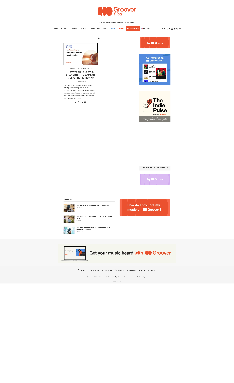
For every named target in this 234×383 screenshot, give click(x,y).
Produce (74, 28)
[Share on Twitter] (80, 102)
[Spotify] (177, 28)
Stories (83, 28)
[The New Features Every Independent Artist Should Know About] (69, 230)
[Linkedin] (169, 28)
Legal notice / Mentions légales (137, 277)
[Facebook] (162, 28)
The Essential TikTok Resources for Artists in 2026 (94, 217)
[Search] (180, 28)
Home (56, 28)
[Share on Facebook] (78, 102)
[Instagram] (167, 28)
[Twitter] (164, 28)
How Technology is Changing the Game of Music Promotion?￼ (80, 75)
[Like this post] (75, 102)
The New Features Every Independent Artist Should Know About (93, 228)
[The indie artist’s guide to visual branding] (69, 208)
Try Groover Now (121, 277)
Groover (91, 277)
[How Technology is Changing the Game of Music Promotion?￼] (81, 54)
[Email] (175, 28)
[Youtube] (172, 28)
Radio (105, 28)
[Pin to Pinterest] (82, 102)
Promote (64, 28)
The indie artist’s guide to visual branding (93, 205)
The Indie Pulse (95, 28)
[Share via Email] (85, 102)
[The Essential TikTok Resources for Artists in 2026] (69, 219)
